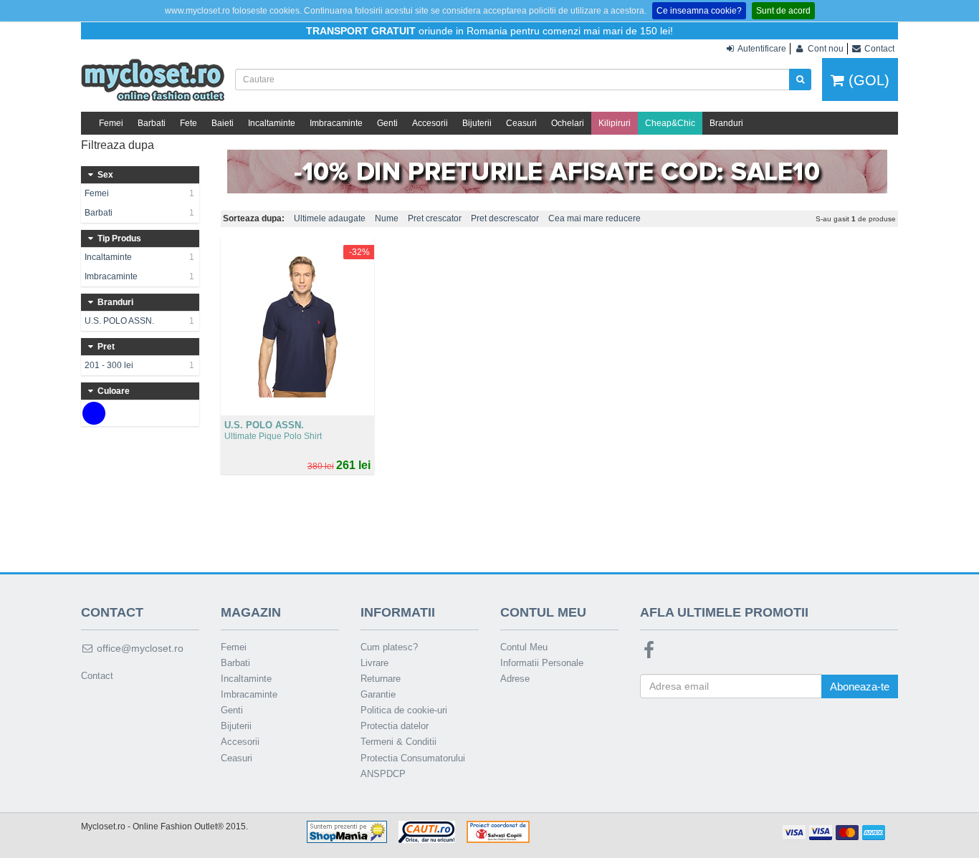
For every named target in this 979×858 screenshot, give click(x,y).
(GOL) (866, 80)
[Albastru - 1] (93, 413)
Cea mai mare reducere (594, 218)
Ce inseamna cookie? (699, 11)
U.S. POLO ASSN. (139, 321)
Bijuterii (477, 123)
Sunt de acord (783, 11)
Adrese (515, 678)
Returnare (380, 678)
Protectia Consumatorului (412, 758)
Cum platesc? (389, 647)
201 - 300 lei (139, 365)
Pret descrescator (505, 218)
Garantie (378, 694)
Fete (188, 123)
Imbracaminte (336, 123)
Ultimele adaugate (330, 218)
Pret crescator (435, 218)
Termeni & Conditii (398, 741)
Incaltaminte (271, 123)
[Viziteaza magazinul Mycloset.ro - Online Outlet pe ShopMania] (347, 831)
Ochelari (567, 123)
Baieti (222, 123)
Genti (387, 123)
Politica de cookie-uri (403, 710)
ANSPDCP (383, 773)
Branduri (726, 123)
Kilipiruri (614, 123)
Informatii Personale (541, 662)
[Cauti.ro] (426, 831)
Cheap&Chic (670, 123)
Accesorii (430, 123)
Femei (111, 123)
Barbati (152, 123)
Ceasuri (521, 123)
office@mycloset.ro (138, 648)
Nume (386, 218)
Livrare (374, 662)
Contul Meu (524, 647)
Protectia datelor (394, 725)
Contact (97, 675)
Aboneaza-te (859, 686)
